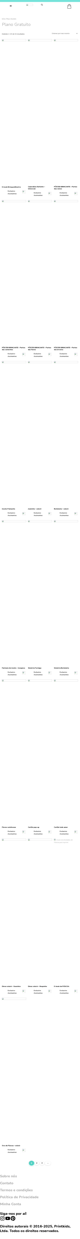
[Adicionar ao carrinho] (24, 192)
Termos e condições (16, 1190)
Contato (6, 1183)
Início (3, 19)
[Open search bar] (42, 5)
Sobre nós (8, 1176)
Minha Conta (10, 1204)
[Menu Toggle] (11, 6)
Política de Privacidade (19, 1197)
